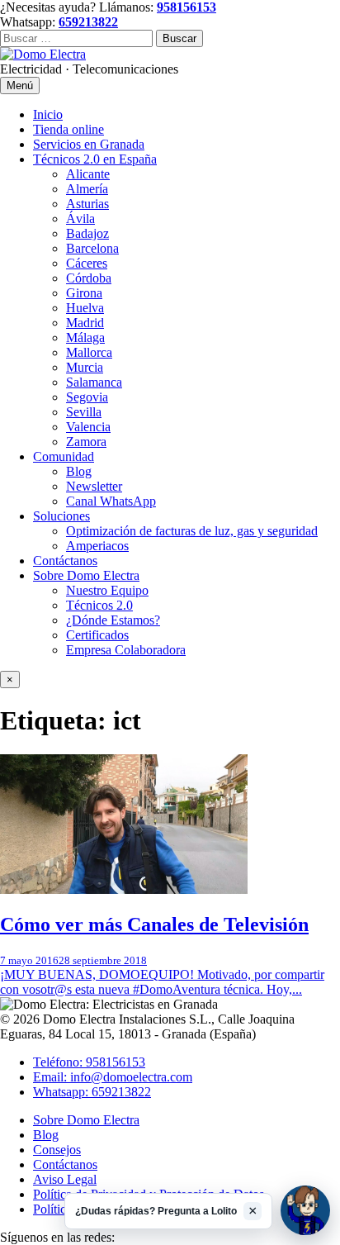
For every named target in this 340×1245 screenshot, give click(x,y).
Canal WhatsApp (111, 501)
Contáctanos (65, 561)
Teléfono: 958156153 (89, 1062)
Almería (87, 189)
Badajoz (87, 233)
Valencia (88, 427)
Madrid (85, 323)
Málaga (85, 337)
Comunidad (63, 456)
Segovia (87, 397)
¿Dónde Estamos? (113, 620)
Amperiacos (97, 546)
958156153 (186, 7)
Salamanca (94, 382)
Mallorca (89, 352)
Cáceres (86, 263)
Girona (84, 293)
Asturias (87, 204)
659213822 (88, 22)
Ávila (80, 218)
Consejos (57, 1150)
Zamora (86, 442)
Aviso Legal (65, 1179)
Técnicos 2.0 (99, 605)
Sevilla (84, 412)
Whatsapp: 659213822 (92, 1092)
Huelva (85, 308)
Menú (20, 85)
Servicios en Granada (88, 144)
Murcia (84, 367)
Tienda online (68, 129)
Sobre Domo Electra (86, 575)
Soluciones (61, 516)
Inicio (48, 114)
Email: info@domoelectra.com (112, 1077)
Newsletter (94, 486)
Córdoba (88, 278)
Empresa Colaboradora (126, 650)
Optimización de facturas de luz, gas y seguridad (192, 531)
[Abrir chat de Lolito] (305, 1210)
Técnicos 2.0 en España (95, 159)
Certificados (97, 635)
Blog (79, 471)
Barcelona (92, 248)
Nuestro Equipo (107, 590)
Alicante (88, 174)
